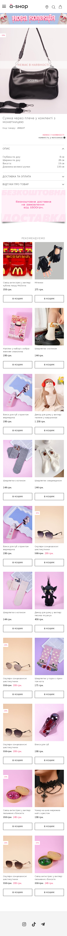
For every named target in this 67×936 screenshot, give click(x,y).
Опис (6, 148)
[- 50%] (49, 542)
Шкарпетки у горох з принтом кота (49, 680)
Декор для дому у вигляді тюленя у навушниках (48, 416)
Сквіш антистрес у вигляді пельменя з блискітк (17, 811)
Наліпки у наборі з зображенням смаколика (16, 350)
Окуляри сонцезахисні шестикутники (46, 548)
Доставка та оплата (17, 176)
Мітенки (39, 282)
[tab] (33, 147)
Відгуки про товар (16, 184)
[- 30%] (17, 806)
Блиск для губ (42, 744)
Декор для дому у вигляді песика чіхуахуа (48, 614)
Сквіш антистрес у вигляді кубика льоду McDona (17, 284)
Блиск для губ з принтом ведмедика (16, 416)
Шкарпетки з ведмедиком (48, 480)
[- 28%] (17, 674)
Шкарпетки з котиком (46, 348)
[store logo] (19, 6)
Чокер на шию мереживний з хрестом (48, 811)
